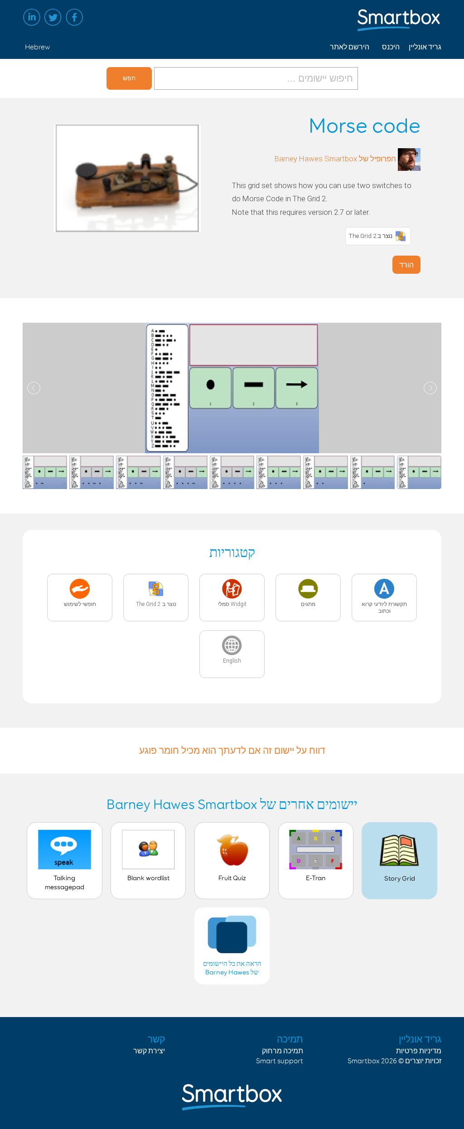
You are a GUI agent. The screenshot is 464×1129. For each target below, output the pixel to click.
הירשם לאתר (349, 47)
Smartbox (364, 1061)
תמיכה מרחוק (282, 1051)
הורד (406, 265)
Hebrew (37, 47)
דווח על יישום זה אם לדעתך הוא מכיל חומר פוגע (232, 750)
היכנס (391, 47)
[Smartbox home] (399, 15)
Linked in (32, 17)
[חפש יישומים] (255, 78)
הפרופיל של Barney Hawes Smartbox (335, 158)
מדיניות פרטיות (418, 1051)
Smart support (279, 1061)
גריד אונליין (425, 47)
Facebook (74, 17)
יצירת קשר (149, 1051)
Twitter (53, 17)
